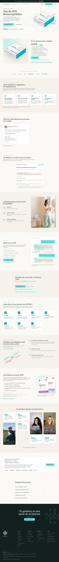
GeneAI (29, 539)
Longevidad (19, 539)
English (7, 552)
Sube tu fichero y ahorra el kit (47, 62)
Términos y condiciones (51, 533)
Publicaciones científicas (41, 538)
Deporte (19, 538)
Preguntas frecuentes (31, 541)
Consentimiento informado (52, 541)
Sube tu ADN (30, 534)
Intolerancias (20, 536)
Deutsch (10, 552)
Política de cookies (50, 538)
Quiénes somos (40, 533)
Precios (29, 538)
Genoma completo (30, 536)
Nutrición (19, 534)
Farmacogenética (20, 543)
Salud (19, 541)
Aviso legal (49, 534)
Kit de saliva (29, 533)
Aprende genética (40, 534)
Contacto (39, 539)
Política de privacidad (51, 536)
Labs (38, 536)
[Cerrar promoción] (58, 1)
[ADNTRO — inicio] (6, 4)
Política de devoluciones (51, 539)
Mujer (19, 546)
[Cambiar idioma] (55, 4)
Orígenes (19, 533)
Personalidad (20, 544)
